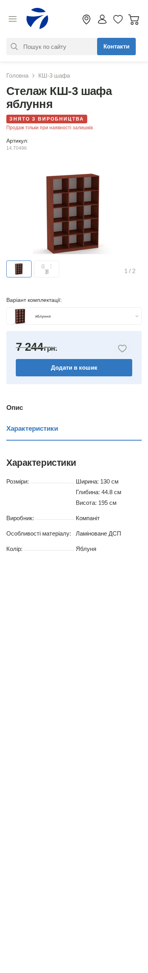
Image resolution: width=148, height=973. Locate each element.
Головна (17, 75)
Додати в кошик (74, 367)
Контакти (116, 46)
